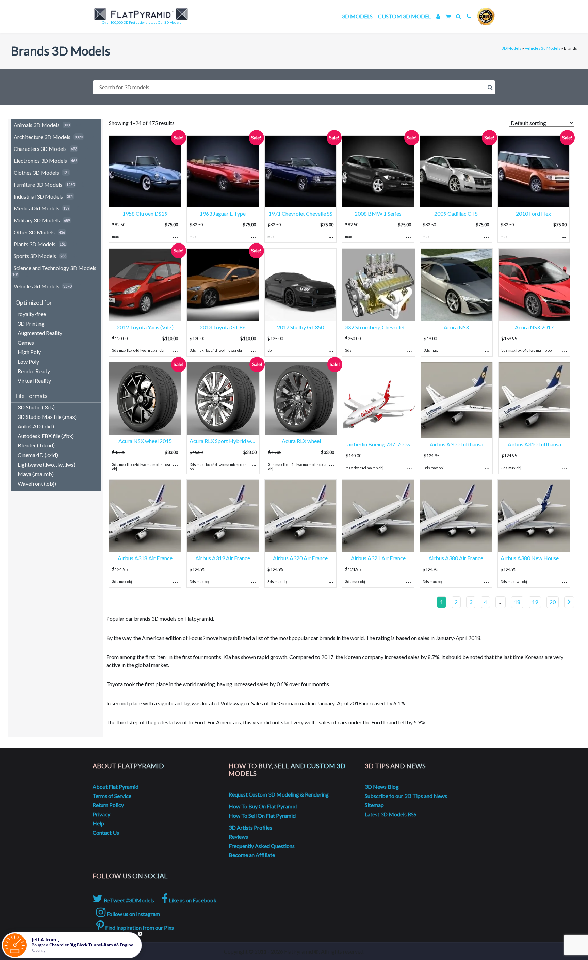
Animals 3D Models (37, 125)
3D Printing (31, 323)
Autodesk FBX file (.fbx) (46, 435)
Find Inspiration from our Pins (139, 927)
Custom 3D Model (404, 16)
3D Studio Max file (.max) (47, 416)
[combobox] (294, 87)
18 (517, 602)
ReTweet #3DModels (128, 900)
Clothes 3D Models (36, 172)
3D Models (357, 16)
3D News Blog (382, 786)
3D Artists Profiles (250, 827)
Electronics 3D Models (40, 160)
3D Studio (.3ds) (36, 407)
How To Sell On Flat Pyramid (262, 815)
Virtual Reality (34, 380)
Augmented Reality (40, 333)
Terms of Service (112, 795)
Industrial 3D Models (38, 196)
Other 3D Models (34, 232)
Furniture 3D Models (38, 184)
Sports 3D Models (35, 256)
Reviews (238, 836)
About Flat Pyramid (115, 786)
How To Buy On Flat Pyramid (263, 806)
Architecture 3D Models (42, 136)
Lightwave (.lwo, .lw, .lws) (46, 464)
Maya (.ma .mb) (36, 474)
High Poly (29, 352)
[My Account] (438, 16)
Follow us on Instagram (132, 914)
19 (535, 602)
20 (553, 602)
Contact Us (106, 832)
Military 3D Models (37, 220)
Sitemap (374, 805)
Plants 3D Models (34, 244)
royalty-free (32, 314)
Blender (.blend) (36, 445)
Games (26, 342)
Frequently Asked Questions (262, 846)
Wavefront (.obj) (37, 483)
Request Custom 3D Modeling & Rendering (279, 794)
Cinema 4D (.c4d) (38, 455)
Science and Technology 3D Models (55, 268)
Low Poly (28, 361)
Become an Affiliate (252, 855)
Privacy (101, 814)
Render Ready (34, 371)
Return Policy (108, 805)
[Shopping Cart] (448, 16)
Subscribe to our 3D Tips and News (406, 795)
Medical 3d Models (36, 208)
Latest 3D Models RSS (390, 814)
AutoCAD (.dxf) (36, 426)
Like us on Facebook (192, 900)
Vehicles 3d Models (542, 48)
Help (98, 823)
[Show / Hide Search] (458, 16)
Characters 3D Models (40, 148)
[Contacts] (469, 16)
